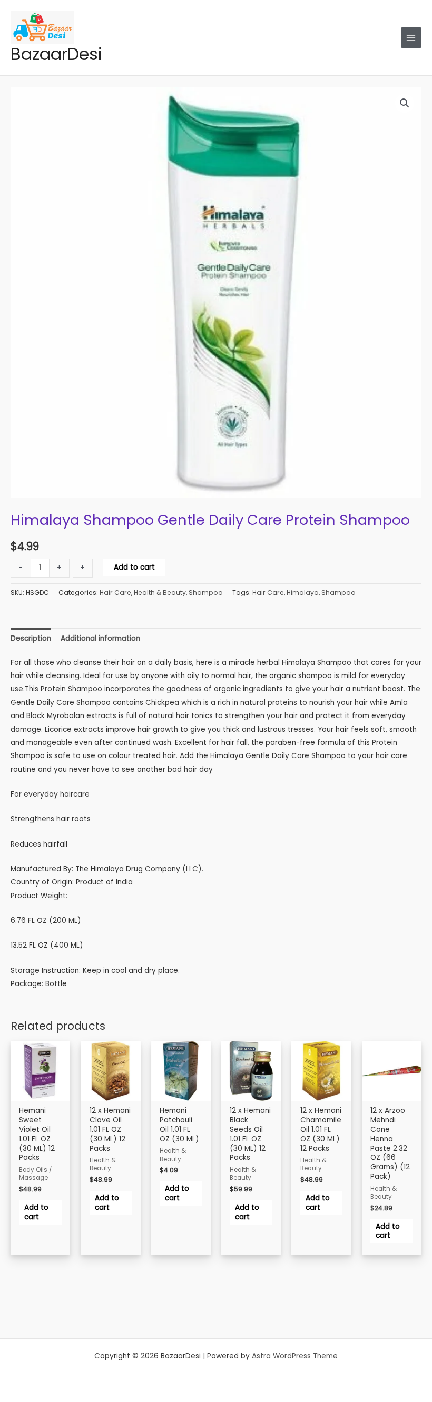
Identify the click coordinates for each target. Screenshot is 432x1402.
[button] (404, 103)
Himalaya (303, 592)
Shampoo (206, 592)
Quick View (40, 1098)
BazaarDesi (56, 54)
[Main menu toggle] (411, 37)
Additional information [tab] (100, 638)
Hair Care (115, 592)
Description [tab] (31, 638)
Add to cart (134, 567)
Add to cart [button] (36, 1212)
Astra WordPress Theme (295, 1356)
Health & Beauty (160, 592)
